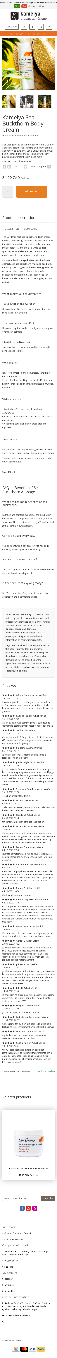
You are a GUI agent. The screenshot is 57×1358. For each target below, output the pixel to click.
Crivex (18, 1340)
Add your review (46, 1071)
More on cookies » (36, 6)
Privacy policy (11, 1260)
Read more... (37, 156)
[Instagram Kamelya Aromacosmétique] (35, 1208)
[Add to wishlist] (25, 166)
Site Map (8, 1266)
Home (5, 135)
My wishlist (9, 1291)
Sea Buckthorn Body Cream (24, 135)
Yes (17, 6)
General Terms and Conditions (19, 1233)
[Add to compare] (49, 166)
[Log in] (33, 27)
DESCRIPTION (12, 228)
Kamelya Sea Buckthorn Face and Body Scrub (28, 1168)
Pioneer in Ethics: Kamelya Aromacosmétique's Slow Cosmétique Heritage (26, 1253)
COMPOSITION (31, 228)
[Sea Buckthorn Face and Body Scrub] (28, 1136)
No (24, 6)
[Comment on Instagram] (9, 166)
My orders (9, 1284)
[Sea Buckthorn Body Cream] (28, 64)
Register (8, 1278)
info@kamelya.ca (21, 1315)
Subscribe (48, 1198)
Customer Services (13, 1239)
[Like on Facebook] (4, 166)
